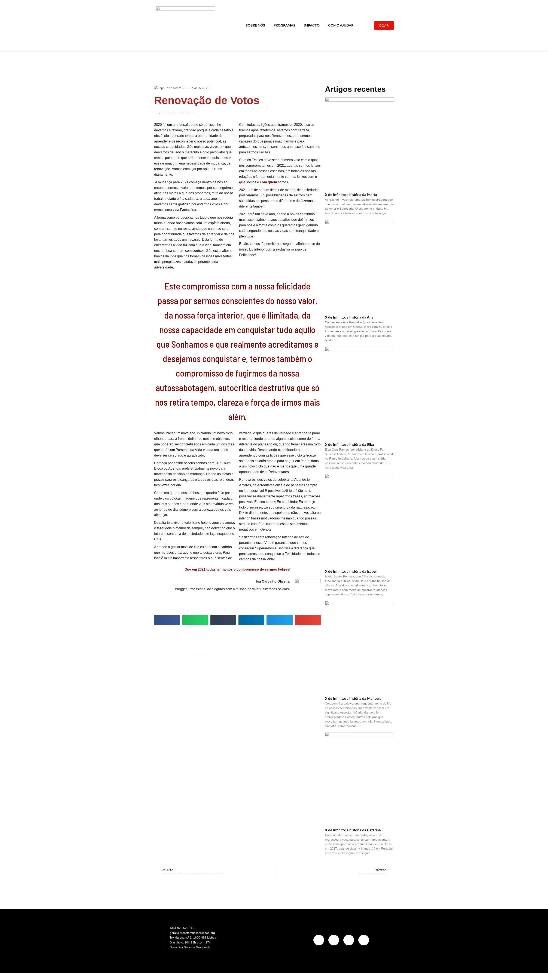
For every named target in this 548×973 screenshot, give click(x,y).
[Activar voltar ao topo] (539, 964)
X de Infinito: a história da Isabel (351, 571)
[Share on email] (308, 620)
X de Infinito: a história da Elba (349, 444)
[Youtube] (363, 940)
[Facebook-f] (333, 940)
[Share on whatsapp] (195, 620)
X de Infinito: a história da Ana (349, 317)
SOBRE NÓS (255, 25)
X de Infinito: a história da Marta (351, 195)
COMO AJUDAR (340, 25)
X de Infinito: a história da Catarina (353, 830)
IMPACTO (312, 25)
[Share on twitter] (279, 620)
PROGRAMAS (284, 25)
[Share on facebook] (167, 620)
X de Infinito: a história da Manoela (353, 698)
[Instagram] (318, 940)
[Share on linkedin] (251, 620)
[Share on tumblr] (223, 620)
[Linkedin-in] (348, 940)
